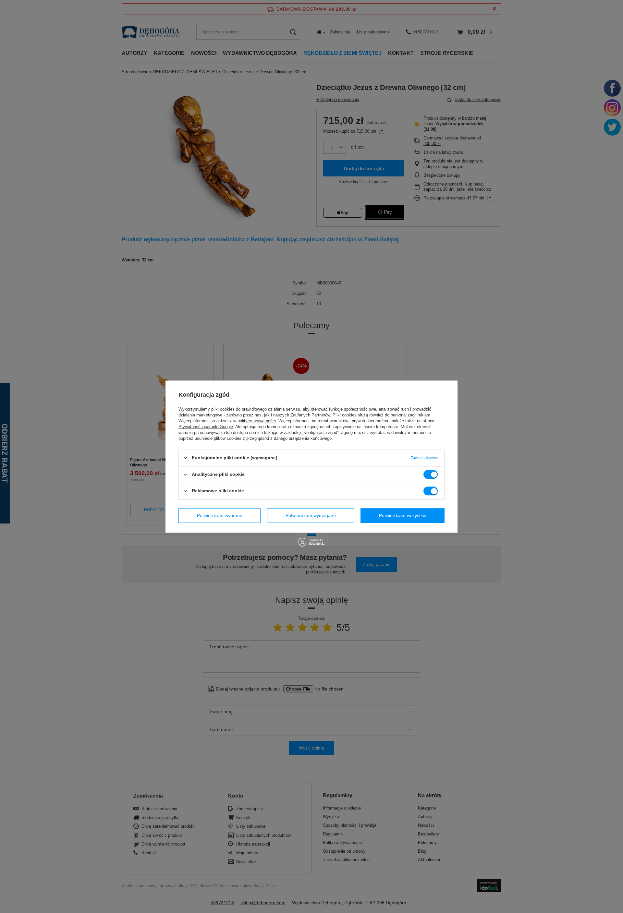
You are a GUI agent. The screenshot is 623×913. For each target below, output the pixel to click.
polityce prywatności (257, 420)
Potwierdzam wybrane (219, 515)
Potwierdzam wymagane (311, 515)
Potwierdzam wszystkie (402, 515)
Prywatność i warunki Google (205, 426)
